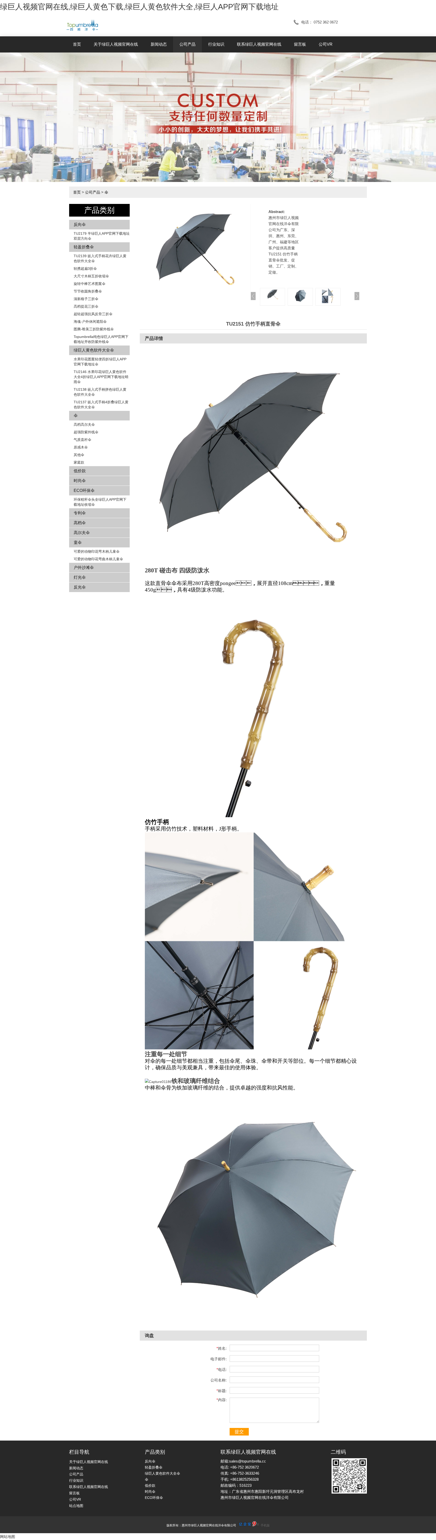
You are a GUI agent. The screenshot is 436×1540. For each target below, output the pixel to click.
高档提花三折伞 (86, 306)
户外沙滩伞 (84, 567)
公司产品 (187, 44)
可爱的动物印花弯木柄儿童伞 (97, 551)
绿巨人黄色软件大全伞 (94, 350)
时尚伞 (80, 481)
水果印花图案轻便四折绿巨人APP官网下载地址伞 (100, 361)
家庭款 (79, 462)
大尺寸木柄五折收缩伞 (91, 276)
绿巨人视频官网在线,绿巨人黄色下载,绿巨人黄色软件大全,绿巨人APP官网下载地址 (139, 7)
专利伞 (80, 513)
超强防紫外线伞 (86, 432)
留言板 (300, 44)
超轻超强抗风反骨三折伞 (93, 314)
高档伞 (80, 523)
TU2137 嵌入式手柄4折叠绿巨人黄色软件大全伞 (101, 404)
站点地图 (76, 1506)
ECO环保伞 (84, 490)
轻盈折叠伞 (84, 247)
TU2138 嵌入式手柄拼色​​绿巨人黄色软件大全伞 (100, 391)
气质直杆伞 (82, 440)
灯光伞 (80, 577)
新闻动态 (159, 44)
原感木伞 (81, 447)
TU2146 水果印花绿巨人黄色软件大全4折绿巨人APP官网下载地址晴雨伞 (101, 377)
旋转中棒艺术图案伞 (89, 284)
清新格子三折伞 (86, 299)
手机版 (265, 1525)
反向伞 (80, 224)
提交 (239, 1431)
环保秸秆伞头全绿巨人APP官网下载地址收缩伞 (100, 502)
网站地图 (7, 1536)
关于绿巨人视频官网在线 (116, 44)
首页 (77, 44)
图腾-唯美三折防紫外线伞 (94, 329)
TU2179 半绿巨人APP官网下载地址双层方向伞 (102, 236)
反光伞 (80, 587)
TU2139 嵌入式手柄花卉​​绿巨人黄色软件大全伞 (100, 258)
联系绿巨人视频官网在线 (259, 44)
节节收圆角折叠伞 (88, 291)
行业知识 (216, 44)
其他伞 (79, 455)
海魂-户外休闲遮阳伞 (90, 322)
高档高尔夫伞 (84, 424)
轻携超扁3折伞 (85, 269)
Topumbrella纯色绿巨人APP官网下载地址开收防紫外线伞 (101, 339)
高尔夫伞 (82, 532)
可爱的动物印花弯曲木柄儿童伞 (98, 559)
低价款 (80, 471)
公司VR (326, 44)
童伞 (78, 542)
